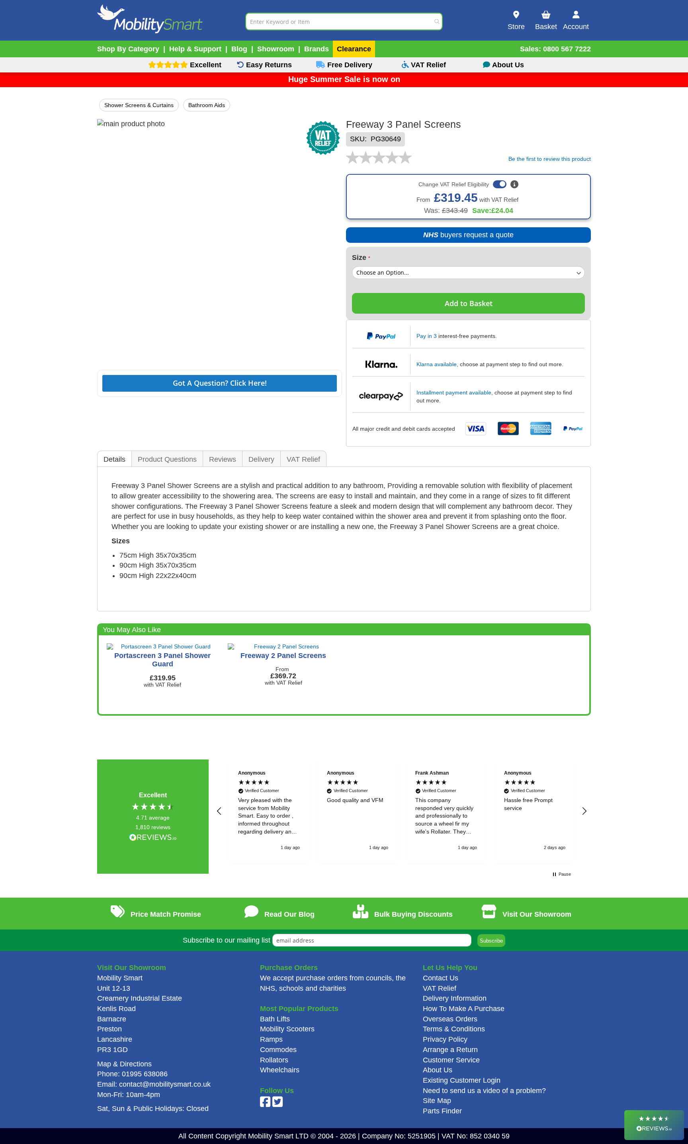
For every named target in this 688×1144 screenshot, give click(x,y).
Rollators (274, 1060)
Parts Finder (442, 1111)
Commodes (278, 1050)
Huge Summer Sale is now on (344, 79)
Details (114, 459)
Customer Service (451, 1060)
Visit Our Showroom (535, 914)
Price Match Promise (165, 914)
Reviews (222, 459)
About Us (437, 1070)
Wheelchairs (279, 1070)
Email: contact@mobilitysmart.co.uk (154, 1084)
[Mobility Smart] (171, 21)
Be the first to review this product (549, 158)
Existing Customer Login (461, 1080)
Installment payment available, (454, 392)
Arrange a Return (450, 1050)
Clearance (354, 49)
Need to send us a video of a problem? (484, 1091)
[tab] (114, 459)
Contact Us (440, 978)
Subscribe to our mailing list (226, 940)
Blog (239, 49)
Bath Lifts (275, 1019)
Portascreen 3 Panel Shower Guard (162, 660)
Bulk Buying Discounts (412, 914)
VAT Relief (303, 459)
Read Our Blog (288, 914)
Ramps (271, 1039)
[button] (219, 811)
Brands (316, 49)
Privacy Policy (445, 1039)
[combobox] (344, 21)
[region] (402, 811)
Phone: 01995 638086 (132, 1074)
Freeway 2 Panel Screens (283, 656)
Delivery (261, 459)
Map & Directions (124, 1064)
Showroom (275, 49)
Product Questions (167, 459)
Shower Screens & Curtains (139, 105)
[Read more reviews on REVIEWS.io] (153, 838)
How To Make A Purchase (463, 1009)
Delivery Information (455, 998)
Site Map (437, 1101)
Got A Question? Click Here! (220, 383)
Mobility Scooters (287, 1029)
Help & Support (195, 49)
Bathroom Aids (206, 105)
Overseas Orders (450, 1019)
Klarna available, (437, 364)
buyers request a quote (462, 237)
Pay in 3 (426, 336)
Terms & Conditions (454, 1029)
